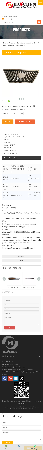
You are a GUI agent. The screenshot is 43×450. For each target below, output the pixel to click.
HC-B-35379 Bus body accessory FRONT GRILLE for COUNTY (13, 287)
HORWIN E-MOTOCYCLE (9, 412)
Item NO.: (7, 134)
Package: (7, 150)
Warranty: (7, 145)
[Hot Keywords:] (39, 22)
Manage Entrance (28, 409)
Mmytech (19, 409)
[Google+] (10, 378)
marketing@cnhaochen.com (13, 19)
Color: (6, 142)
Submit (10, 328)
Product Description (10, 158)
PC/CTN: (6, 148)
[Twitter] (21, 378)
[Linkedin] (15, 378)
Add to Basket (26, 121)
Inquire (7, 121)
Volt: (5, 139)
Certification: (8, 153)
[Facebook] (4, 378)
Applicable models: (10, 137)
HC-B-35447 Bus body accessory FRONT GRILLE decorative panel (29, 287)
